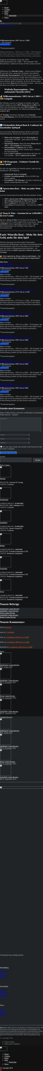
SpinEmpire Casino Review (9, 609)
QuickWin (3, 569)
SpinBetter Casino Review (9, 611)
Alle (1, 1009)
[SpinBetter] (5, 521)
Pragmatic (3, 996)
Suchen (2, 457)
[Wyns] (5, 590)
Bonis (6, 11)
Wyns (2, 592)
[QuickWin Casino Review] (5, 709)
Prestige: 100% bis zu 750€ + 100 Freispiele (15, 266)
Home (6, 8)
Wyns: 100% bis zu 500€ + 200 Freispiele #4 (15, 338)
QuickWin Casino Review (9, 615)
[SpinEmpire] (5, 498)
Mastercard (4, 971)
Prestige (3, 479)
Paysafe (2, 977)
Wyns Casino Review (7, 613)
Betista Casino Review (8, 617)
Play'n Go (3, 994)
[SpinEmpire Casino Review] (5, 663)
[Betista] (5, 544)
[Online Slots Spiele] (3, 4)
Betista (2, 546)
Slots (6, 13)
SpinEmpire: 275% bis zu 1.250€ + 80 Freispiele (17, 290)
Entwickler (12, 15)
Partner (2, 1013)
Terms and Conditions (12, 1044)
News (6, 17)
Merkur (2, 990)
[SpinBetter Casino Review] (5, 678)
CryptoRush (10, 632)
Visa (1, 973)
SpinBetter (3, 523)
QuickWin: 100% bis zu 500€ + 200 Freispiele (16, 362)
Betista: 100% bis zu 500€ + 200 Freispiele (15, 386)
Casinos (7, 10)
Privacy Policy (9, 1042)
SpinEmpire (4, 500)
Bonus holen (4, 44)
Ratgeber (3, 1015)
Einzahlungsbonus (6, 25)
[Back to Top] (1, 1070)
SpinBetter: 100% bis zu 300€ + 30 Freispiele (16, 314)
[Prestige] (5, 477)
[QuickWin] (5, 567)
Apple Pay (3, 975)
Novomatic (4, 992)
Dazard (8, 627)
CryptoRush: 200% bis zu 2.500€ (17, 637)
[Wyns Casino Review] (5, 694)
